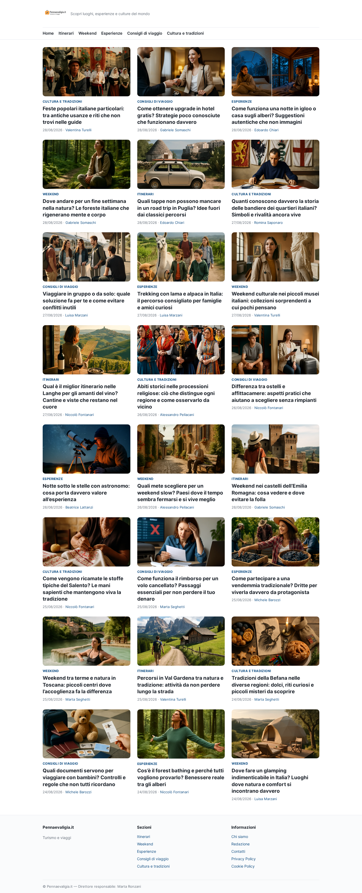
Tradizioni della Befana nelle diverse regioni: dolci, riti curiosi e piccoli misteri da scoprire (273, 685)
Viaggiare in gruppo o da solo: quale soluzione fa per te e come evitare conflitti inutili (86, 300)
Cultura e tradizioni (185, 33)
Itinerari (66, 33)
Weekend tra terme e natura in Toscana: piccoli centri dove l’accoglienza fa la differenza (79, 685)
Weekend (87, 33)
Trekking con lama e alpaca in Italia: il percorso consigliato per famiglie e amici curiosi (180, 300)
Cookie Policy (243, 866)
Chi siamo (239, 836)
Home (48, 33)
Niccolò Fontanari (79, 414)
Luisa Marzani (76, 315)
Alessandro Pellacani (177, 414)
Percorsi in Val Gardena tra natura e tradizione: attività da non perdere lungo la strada (180, 685)
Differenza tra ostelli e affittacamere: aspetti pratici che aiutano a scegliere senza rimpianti (274, 393)
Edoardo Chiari (266, 130)
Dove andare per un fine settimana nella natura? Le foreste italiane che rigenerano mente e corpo (86, 208)
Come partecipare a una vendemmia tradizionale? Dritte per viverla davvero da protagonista (274, 585)
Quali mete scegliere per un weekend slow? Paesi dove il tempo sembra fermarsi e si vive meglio (180, 492)
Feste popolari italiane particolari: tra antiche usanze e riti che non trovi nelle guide (83, 115)
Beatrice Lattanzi (79, 507)
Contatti (238, 851)
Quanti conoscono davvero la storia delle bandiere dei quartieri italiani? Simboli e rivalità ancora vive (275, 208)
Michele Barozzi (267, 600)
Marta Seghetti (172, 607)
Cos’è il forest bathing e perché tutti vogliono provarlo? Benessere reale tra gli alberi (180, 777)
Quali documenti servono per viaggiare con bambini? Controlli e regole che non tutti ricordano (84, 777)
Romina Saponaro (268, 222)
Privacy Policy (243, 858)
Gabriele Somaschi (175, 130)
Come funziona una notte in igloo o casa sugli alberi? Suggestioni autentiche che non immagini (274, 115)
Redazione (240, 844)
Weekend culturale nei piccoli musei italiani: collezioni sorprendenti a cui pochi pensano (275, 300)
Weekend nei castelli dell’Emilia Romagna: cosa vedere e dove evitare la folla (269, 492)
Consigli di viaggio (144, 33)
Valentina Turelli (78, 130)
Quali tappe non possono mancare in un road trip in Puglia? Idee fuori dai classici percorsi (179, 208)
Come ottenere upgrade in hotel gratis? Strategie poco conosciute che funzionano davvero (178, 115)
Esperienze (111, 33)
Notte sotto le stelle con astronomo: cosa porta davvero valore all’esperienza (86, 492)
